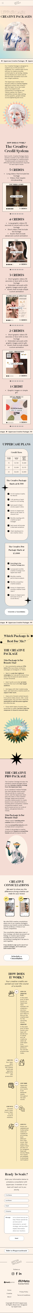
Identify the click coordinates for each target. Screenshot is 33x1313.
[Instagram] (13, 1273)
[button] (10, 213)
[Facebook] (16, 1273)
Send (16, 1238)
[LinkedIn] (20, 1273)
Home (9, 1290)
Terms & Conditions (23, 1295)
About (9, 1296)
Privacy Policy (23, 1291)
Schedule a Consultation (16, 612)
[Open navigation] (3, 3)
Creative (9, 1293)
